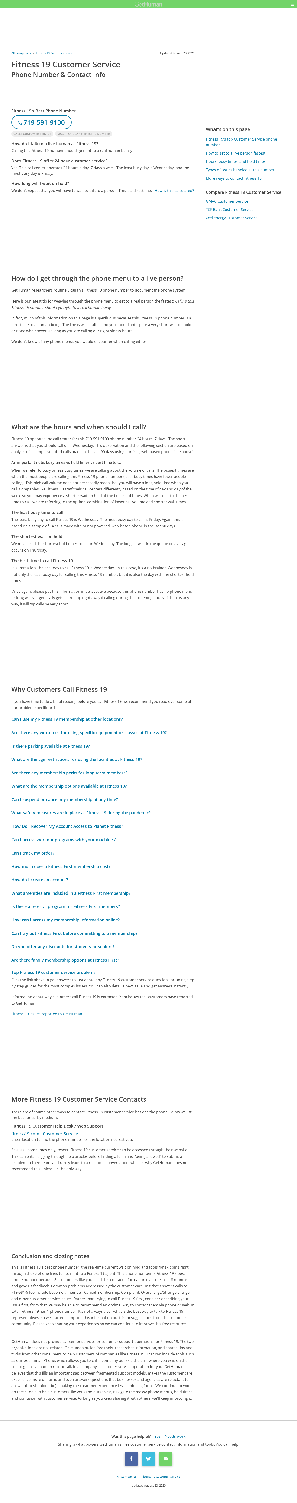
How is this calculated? (174, 190)
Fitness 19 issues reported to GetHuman (46, 1013)
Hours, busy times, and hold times (236, 161)
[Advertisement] (103, 233)
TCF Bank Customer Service (229, 209)
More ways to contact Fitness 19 (234, 178)
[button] (292, 4)
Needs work (175, 1436)
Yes (158, 1436)
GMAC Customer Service (227, 201)
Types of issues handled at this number (240, 169)
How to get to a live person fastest (235, 153)
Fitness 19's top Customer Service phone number (241, 142)
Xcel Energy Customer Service (232, 217)
